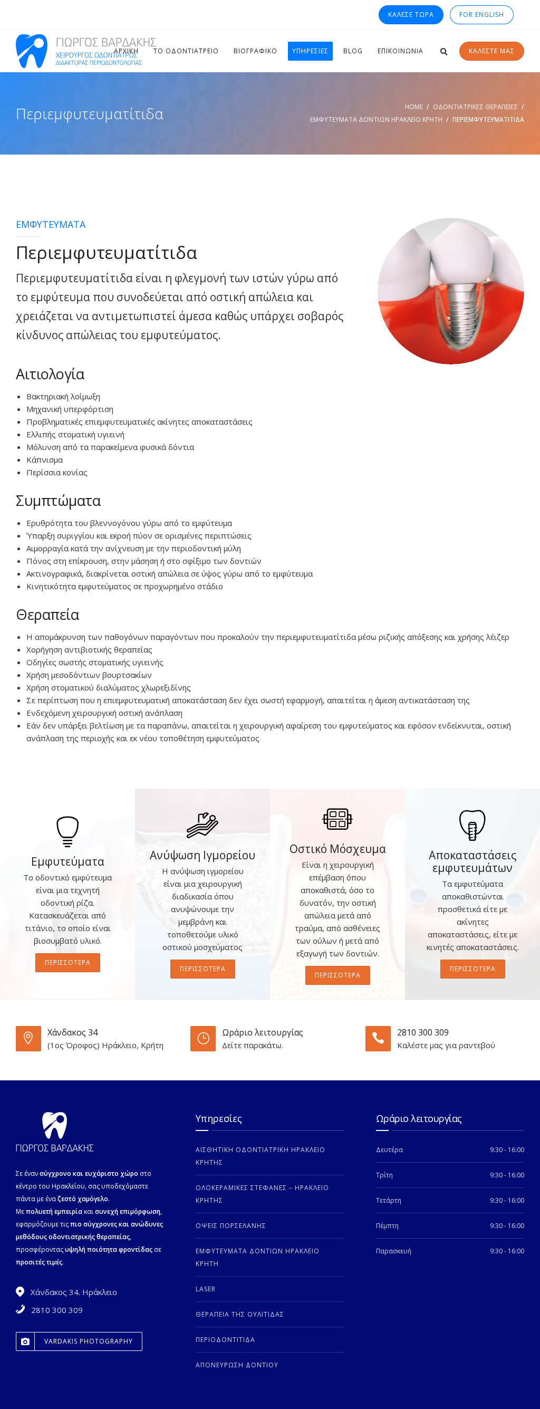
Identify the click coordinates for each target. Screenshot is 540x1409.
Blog (353, 50)
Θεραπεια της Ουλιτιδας (240, 1314)
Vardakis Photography (88, 1341)
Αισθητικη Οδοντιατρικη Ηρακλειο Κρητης (260, 1156)
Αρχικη (126, 50)
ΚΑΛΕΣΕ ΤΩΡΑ (411, 14)
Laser (206, 1289)
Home (414, 106)
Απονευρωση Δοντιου (237, 1364)
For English (481, 14)
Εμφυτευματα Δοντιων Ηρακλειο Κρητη (376, 119)
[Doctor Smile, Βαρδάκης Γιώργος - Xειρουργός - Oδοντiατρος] (89, 51)
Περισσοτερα (68, 962)
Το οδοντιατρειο (186, 50)
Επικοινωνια (400, 50)
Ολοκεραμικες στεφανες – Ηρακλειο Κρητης (262, 1194)
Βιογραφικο (255, 50)
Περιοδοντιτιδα (225, 1339)
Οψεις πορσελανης (231, 1225)
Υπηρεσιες (310, 50)
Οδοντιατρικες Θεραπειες (475, 106)
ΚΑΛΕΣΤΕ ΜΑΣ (492, 50)
